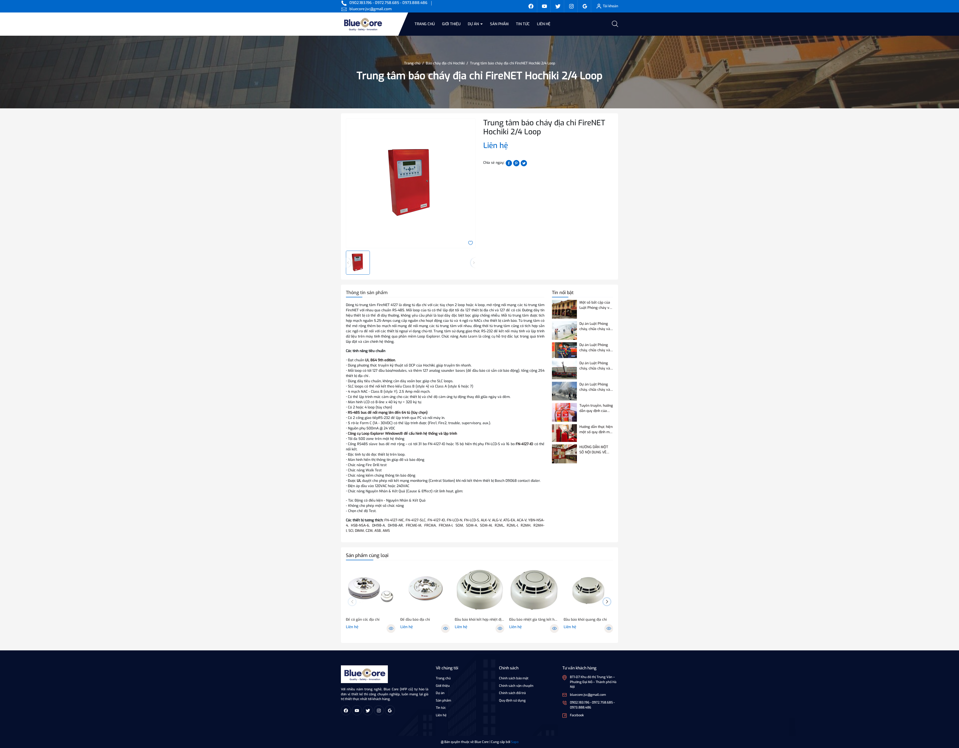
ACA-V (521, 520)
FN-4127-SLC (416, 520)
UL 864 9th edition (380, 360)
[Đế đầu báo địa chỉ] (425, 590)
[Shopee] (558, 6)
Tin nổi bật (563, 293)
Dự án (474, 23)
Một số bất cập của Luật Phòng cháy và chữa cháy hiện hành (596, 305)
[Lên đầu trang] (951, 716)
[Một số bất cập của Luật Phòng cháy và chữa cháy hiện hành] (564, 309)
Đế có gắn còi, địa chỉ (362, 619)
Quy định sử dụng (512, 700)
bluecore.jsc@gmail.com (370, 8)
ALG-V (496, 520)
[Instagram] (571, 6)
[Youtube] (544, 6)
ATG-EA (509, 520)
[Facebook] (531, 6)
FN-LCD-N (454, 520)
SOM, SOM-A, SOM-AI (474, 525)
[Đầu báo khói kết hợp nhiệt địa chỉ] (479, 590)
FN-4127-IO (524, 444)
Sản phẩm (499, 23)
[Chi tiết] (391, 628)
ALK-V (485, 520)
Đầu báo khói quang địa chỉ (585, 619)
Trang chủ (425, 23)
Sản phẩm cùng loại (367, 555)
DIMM (359, 530)
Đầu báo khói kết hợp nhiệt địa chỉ (479, 619)
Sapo (514, 742)
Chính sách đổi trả (512, 693)
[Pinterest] (516, 163)
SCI (350, 530)
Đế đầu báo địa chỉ (415, 619)
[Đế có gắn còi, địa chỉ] (370, 590)
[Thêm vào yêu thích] (470, 242)
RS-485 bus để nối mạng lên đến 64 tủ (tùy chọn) (388, 412)
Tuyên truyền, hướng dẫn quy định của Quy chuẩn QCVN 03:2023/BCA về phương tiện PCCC (596, 408)
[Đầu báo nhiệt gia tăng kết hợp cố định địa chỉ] (534, 590)
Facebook (577, 715)
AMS (386, 530)
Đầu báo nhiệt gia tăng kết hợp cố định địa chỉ (534, 619)
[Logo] (364, 674)
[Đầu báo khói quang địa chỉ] (588, 590)
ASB (377, 530)
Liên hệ (543, 23)
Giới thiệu (451, 23)
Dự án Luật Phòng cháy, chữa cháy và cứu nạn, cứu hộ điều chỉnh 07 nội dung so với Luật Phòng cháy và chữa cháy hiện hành (596, 387)
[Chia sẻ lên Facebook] (509, 163)
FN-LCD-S (471, 520)
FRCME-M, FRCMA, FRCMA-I (429, 525)
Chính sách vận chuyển (516, 686)
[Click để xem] (411, 183)
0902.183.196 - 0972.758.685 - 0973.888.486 (388, 2)
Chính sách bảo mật (513, 678)
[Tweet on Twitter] (524, 163)
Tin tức (523, 23)
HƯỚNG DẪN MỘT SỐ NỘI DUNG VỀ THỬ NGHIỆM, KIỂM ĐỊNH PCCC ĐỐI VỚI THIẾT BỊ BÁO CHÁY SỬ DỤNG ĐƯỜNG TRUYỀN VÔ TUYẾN (595, 450)
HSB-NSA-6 (360, 525)
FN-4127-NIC (394, 520)
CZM (369, 530)
